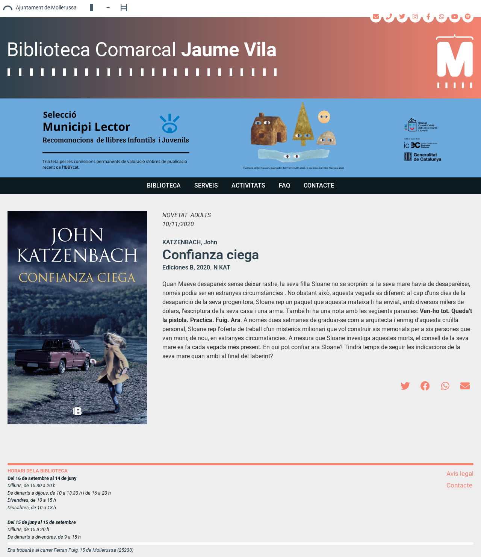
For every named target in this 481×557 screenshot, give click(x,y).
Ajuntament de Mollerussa (46, 8)
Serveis (206, 185)
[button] (240, 137)
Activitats (248, 185)
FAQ (284, 185)
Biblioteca (164, 185)
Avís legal (459, 473)
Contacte (319, 185)
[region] (240, 137)
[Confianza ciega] (77, 317)
